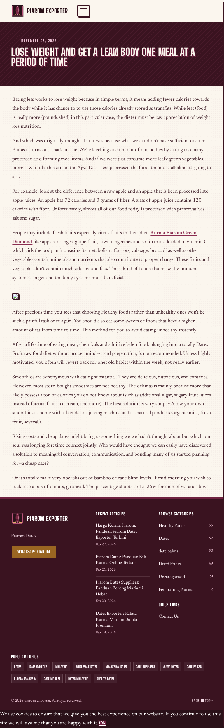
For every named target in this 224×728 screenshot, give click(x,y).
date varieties (38, 666)
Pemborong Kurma (186, 590)
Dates (186, 539)
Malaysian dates (116, 666)
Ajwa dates (170, 666)
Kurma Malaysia (25, 678)
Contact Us (168, 616)
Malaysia (61, 666)
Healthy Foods (186, 526)
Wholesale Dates (86, 666)
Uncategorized (186, 577)
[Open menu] (83, 11)
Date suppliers (145, 666)
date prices (194, 666)
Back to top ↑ (202, 701)
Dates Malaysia (78, 678)
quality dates (105, 678)
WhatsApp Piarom (34, 551)
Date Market (52, 678)
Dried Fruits (186, 564)
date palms (186, 551)
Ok (102, 723)
